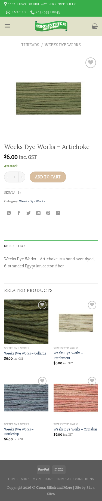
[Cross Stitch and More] (51, 26)
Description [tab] (15, 246)
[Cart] (95, 26)
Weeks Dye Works (63, 45)
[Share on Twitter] (28, 213)
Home (12, 479)
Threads (30, 45)
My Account (43, 479)
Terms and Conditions (75, 479)
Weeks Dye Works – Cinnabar (75, 429)
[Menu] (7, 26)
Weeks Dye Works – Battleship (18, 431)
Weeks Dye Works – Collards (25, 353)
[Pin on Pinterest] (48, 213)
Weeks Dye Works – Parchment (68, 355)
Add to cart (48, 177)
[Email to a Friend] (38, 213)
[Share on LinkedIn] (58, 213)
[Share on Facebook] (18, 213)
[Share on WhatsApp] (9, 213)
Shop (25, 479)
